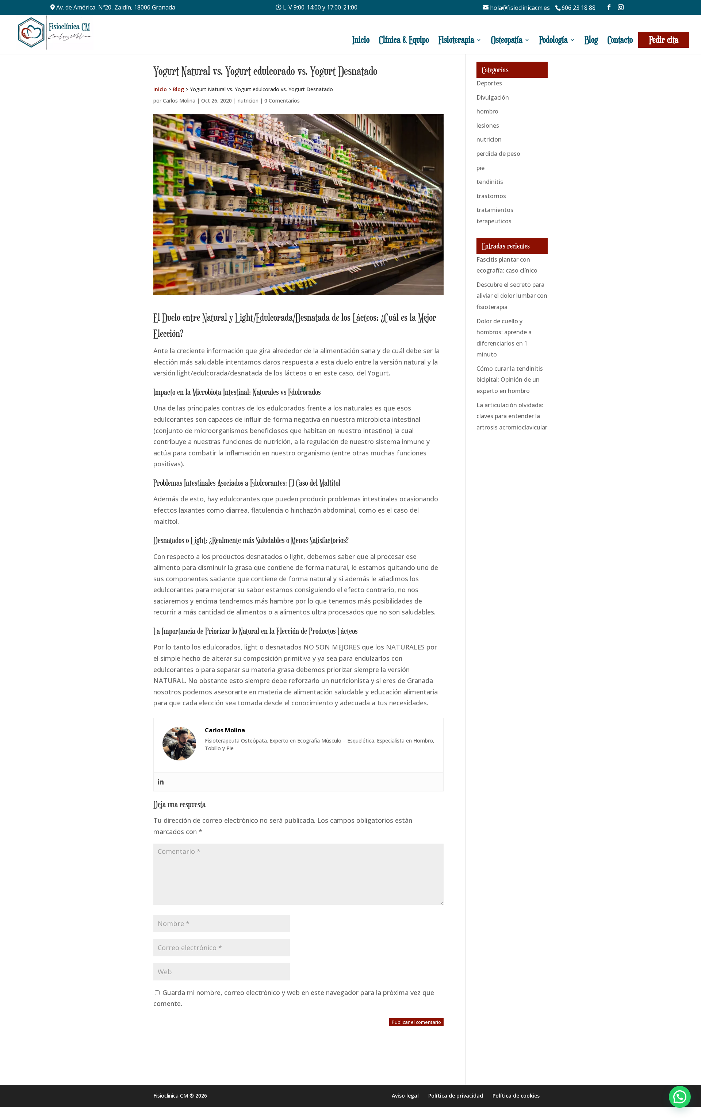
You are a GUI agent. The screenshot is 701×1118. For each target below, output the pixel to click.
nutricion (248, 100)
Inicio (360, 39)
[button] (680, 1097)
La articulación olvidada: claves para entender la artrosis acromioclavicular (511, 416)
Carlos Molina (179, 100)
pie (480, 168)
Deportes (489, 83)
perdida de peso (498, 154)
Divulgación (492, 97)
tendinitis (489, 182)
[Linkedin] (160, 782)
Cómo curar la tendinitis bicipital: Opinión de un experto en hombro (509, 380)
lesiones (487, 126)
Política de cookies (516, 1095)
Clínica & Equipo (404, 39)
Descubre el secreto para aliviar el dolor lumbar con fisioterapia (511, 296)
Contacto (620, 39)
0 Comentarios (282, 100)
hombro (487, 111)
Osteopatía (506, 39)
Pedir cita (663, 39)
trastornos (491, 196)
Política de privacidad (455, 1095)
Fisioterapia (456, 39)
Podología (553, 39)
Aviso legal (405, 1095)
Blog (591, 39)
